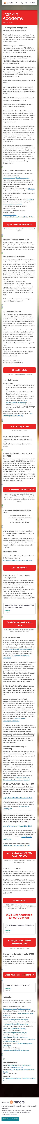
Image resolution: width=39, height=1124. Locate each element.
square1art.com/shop (10, 215)
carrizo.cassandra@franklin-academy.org (16, 1050)
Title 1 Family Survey (19, 426)
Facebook (8, 217)
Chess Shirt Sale (19, 370)
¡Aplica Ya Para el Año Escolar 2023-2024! (17, 826)
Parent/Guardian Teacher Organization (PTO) (19, 942)
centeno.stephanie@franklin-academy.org (16, 178)
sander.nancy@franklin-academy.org (14, 1028)
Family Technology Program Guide (19, 624)
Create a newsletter (10, 1119)
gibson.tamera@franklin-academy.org (20, 649)
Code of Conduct (19, 568)
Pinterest (21, 217)
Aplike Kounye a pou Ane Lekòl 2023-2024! (16, 845)
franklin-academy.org (16, 1067)
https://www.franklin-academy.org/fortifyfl (16, 780)
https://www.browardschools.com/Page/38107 (17, 560)
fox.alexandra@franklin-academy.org (19, 1065)
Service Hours (19, 900)
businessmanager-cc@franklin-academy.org (17, 1009)
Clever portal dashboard (22, 778)
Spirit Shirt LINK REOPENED (19, 224)
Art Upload (30, 199)
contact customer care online (12, 204)
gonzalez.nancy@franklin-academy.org (15, 1037)
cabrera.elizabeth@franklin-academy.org (15, 1020)
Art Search (31, 189)
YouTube (31, 217)
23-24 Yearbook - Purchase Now (19, 490)
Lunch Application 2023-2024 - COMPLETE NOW (19, 854)
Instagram (14, 217)
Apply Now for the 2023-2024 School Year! (17, 798)
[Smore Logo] (9, 2)
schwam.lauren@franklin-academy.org (15, 1033)
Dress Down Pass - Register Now (19, 975)
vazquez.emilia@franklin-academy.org (16, 1024)
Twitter (26, 217)
